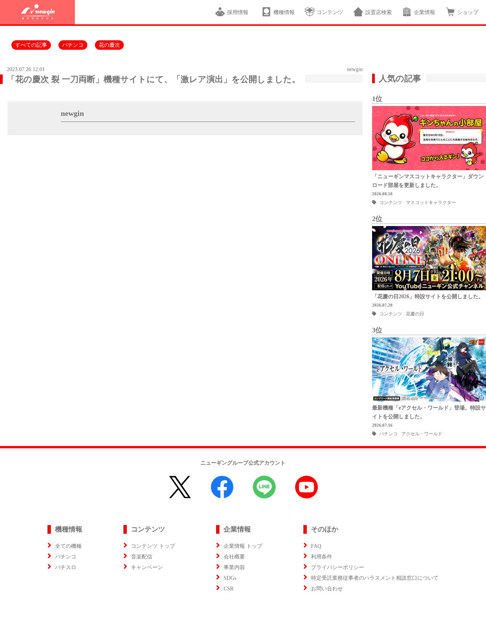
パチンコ (73, 45)
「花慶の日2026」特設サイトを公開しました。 (428, 296)
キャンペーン (147, 567)
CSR (229, 589)
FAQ (316, 546)
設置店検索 (378, 12)
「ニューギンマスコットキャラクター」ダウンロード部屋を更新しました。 (428, 181)
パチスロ (65, 567)
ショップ (467, 12)
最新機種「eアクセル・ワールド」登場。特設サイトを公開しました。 (429, 412)
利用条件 (321, 557)
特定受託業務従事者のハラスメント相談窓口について (375, 578)
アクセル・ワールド (421, 434)
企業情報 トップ (243, 546)
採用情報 (239, 12)
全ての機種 (68, 546)
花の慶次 (109, 45)
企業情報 (424, 12)
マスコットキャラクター (431, 202)
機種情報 (284, 12)
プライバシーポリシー (337, 567)
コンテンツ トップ (153, 546)
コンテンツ (330, 12)
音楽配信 (141, 557)
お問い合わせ (327, 589)
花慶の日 (415, 313)
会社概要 (234, 557)
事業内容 (234, 567)
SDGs (230, 578)
